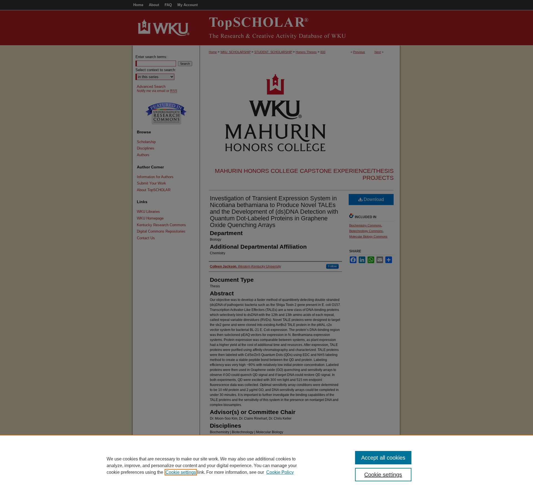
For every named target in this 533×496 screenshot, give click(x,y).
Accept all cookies (383, 458)
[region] (266, 465)
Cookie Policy (280, 472)
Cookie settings (180, 472)
